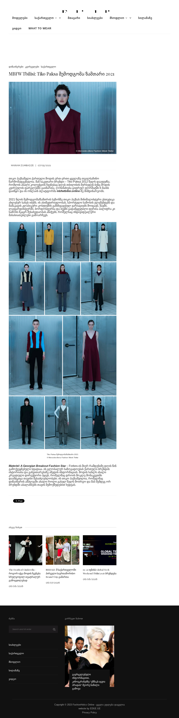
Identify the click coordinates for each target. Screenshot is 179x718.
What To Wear (39, 28)
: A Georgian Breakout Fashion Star (42, 465)
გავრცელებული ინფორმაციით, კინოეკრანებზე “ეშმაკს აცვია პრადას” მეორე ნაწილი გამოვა (88, 681)
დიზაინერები (16, 66)
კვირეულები (32, 66)
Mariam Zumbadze (22, 165)
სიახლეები (95, 17)
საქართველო (44, 17)
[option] (89, 659)
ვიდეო (17, 28)
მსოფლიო (117, 17)
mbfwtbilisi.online (68, 191)
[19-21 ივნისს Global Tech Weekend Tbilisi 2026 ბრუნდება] (99, 549)
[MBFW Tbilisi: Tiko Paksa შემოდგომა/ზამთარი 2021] (62, 117)
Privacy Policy (89, 712)
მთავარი (74, 17)
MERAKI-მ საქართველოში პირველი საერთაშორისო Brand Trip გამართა (61, 573)
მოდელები (20, 17)
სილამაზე (145, 17)
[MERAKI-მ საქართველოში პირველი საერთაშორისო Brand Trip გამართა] (62, 549)
